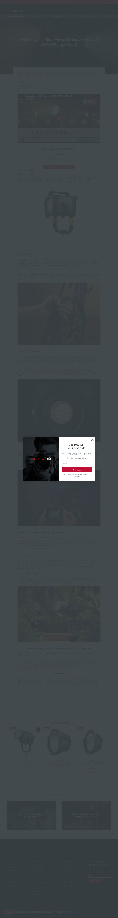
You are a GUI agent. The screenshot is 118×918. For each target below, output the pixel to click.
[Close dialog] (92, 439)
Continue (77, 469)
